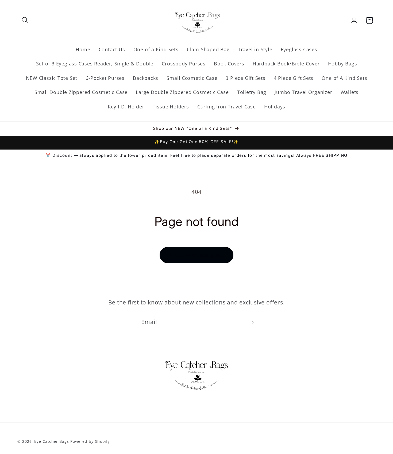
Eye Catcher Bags (51, 441)
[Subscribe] (251, 322)
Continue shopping (196, 255)
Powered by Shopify (90, 441)
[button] (25, 20)
